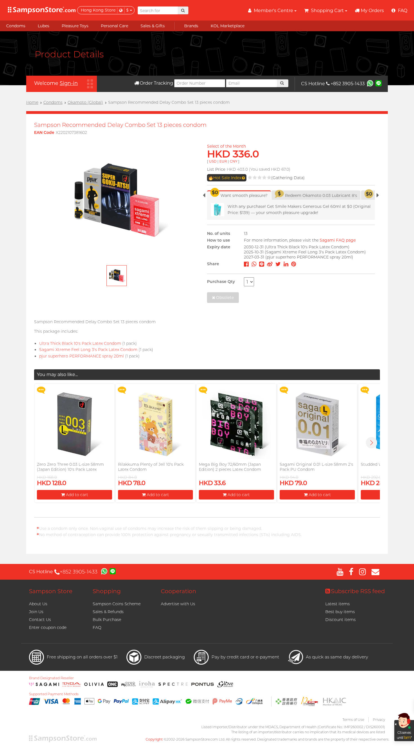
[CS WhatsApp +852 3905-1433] (370, 83)
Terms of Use (353, 719)
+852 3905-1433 (348, 83)
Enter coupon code (47, 627)
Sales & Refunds (108, 611)
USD (213, 161)
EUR (223, 161)
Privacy (379, 719)
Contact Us (40, 619)
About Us (38, 603)
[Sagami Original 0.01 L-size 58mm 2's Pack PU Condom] (317, 424)
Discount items (340, 619)
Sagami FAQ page (338, 240)
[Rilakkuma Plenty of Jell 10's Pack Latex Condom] (155, 424)
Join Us (36, 611)
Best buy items (340, 611)
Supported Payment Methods (54, 694)
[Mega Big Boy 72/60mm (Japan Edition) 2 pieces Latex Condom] (236, 424)
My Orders (372, 10)
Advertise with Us (178, 603)
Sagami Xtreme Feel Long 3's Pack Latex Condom (88, 349)
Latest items (337, 603)
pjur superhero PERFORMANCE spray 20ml (81, 356)
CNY (233, 161)
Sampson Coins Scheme (117, 603)
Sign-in (69, 83)
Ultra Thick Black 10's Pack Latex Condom (80, 343)
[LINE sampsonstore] (378, 83)
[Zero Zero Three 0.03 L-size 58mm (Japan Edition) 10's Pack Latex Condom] (74, 424)
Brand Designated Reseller (51, 678)
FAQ (97, 627)
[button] (371, 442)
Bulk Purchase (107, 619)
